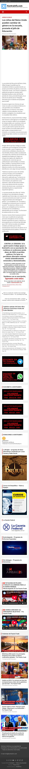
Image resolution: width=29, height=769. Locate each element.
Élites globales (20, 650)
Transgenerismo (5, 286)
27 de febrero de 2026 (7, 685)
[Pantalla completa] (25, 603)
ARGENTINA (5, 727)
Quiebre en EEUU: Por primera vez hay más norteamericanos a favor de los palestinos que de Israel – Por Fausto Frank (14, 682)
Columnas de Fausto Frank (10, 634)
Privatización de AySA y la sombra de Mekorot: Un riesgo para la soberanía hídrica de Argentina (13, 734)
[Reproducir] (4, 603)
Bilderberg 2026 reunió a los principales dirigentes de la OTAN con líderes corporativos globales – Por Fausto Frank (14, 655)
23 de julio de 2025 (6, 738)
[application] (14, 598)
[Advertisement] (14, 66)
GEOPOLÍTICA (19, 675)
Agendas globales (7, 17)
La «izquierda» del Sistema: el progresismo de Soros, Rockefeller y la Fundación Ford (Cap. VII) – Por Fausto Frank (14, 340)
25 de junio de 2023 (6, 33)
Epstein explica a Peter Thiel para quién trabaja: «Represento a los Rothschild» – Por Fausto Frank (13, 708)
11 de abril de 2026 (6, 659)
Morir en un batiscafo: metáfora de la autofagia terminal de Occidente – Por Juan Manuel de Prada (15, 293)
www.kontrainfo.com (16, 282)
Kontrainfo (12, 763)
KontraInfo (14, 33)
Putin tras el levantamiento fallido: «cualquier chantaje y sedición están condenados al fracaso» (13, 299)
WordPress (18, 766)
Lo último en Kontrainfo (8, 676)
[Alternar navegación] (3, 12)
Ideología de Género (11, 284)
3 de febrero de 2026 (6, 711)
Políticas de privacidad (21, 763)
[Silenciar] (23, 603)
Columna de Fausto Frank (9, 650)
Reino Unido (18, 284)
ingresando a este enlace (14, 279)
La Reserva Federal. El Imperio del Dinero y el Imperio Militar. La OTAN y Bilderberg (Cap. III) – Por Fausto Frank (14, 322)
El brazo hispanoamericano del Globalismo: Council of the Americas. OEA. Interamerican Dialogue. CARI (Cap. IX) (14, 350)
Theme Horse (16, 764)
